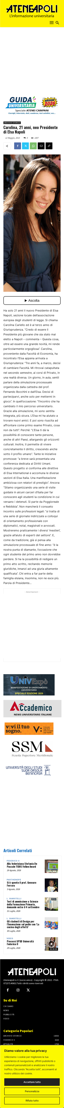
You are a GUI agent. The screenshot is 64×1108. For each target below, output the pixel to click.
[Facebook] (17, 145)
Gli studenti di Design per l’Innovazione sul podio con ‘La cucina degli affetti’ (23, 924)
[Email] (41, 145)
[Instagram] (18, 990)
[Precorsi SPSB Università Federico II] (51, 944)
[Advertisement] (32, 63)
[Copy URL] (49, 145)
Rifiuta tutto (32, 1100)
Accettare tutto (32, 1082)
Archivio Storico (12, 123)
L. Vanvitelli (14, 899)
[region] (32, 1076)
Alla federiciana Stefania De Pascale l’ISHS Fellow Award (22, 865)
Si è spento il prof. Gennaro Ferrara (21, 884)
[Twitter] (25, 145)
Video (10, 938)
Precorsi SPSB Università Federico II (20, 942)
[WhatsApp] (33, 145)
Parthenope (14, 880)
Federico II (13, 861)
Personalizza (32, 1091)
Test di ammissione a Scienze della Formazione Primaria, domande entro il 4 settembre (23, 904)
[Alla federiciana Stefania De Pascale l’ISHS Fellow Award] (51, 866)
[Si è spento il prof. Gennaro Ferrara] (51, 885)
